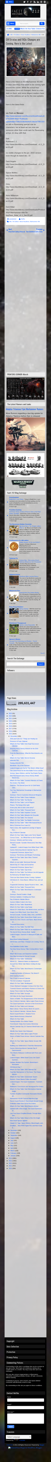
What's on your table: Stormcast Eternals (23, 862)
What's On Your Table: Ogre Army (21, 870)
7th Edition (15, 221)
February (13, 1153)
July (11, 1140)
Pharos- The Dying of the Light (19, 805)
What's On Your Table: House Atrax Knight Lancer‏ (26, 917)
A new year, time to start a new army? (22, 807)
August (12, 1138)
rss (34, 2)
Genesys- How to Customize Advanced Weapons (26, 795)
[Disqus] (25, 270)
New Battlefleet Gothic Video (19, 946)
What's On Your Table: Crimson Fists (25, 28)
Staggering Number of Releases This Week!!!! (24, 973)
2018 (10, 726)
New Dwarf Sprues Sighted (18, 1120)
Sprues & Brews (14, 639)
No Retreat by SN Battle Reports (20, 875)
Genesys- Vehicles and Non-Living (21, 840)
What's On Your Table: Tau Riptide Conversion (24, 820)
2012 (10, 1163)
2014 (10, 1158)
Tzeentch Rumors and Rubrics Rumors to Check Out (27, 988)
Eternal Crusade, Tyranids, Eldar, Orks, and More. (26, 914)
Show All (42, 653)
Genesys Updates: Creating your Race (22, 897)
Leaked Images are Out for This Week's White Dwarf (27, 768)
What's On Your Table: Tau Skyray (21, 800)
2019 (10, 723)
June (12, 1143)
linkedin (38, 2)
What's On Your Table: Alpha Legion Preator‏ (24, 1034)
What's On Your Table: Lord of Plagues (22, 802)
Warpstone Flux (14, 590)
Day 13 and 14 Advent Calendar (20, 978)
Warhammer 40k (35, 221)
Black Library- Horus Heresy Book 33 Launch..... (25, 1009)
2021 (10, 718)
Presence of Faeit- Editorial (18, 741)
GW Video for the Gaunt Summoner (21, 996)
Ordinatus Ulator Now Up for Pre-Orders (23, 1103)
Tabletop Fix (13, 558)
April (12, 1148)
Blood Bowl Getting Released (19, 939)
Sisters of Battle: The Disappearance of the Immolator (27, 998)
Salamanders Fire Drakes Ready (29, 592)
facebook (27, 2)
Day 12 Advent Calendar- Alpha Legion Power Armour (27, 1001)
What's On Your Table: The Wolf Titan (22, 927)
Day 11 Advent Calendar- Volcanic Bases (23, 1011)
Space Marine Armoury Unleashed (21, 1016)
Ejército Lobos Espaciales (27, 625)
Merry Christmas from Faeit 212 (20, 825)
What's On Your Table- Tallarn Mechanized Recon (26, 822)
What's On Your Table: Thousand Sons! (22, 810)
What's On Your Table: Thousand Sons (22, 887)
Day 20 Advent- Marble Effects (19, 899)
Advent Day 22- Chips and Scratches (22, 864)
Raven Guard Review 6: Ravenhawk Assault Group (26, 1101)
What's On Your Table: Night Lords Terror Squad (25, 835)
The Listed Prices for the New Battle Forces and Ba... (27, 770)
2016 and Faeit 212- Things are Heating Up (23, 738)
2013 (10, 1161)
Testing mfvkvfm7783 (17, 763)
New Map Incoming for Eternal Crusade (22, 956)
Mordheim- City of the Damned (19, 765)
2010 (10, 1168)
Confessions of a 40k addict (19, 540)
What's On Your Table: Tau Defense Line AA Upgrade (27, 872)
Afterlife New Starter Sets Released (21, 1031)
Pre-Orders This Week (17, 783)
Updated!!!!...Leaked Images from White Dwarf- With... (27, 847)
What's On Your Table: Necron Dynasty (22, 758)
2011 (10, 1166)
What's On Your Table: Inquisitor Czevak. (23, 812)
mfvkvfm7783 (14, 760)
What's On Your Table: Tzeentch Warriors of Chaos (26, 780)
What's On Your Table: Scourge (20, 993)
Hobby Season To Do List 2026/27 (30, 542)
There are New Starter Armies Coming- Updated (25, 877)
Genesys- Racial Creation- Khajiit (20, 894)
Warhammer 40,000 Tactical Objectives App (24, 1098)
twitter (24, 2)
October (13, 1133)
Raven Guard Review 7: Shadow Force (22, 1014)
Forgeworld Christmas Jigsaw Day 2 (21, 867)
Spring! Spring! (24, 608)
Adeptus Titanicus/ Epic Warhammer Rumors (24, 409)
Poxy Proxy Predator (16, 607)
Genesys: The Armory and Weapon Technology (25, 855)
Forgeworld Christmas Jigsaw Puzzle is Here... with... (27, 884)
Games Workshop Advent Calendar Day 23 (24, 850)
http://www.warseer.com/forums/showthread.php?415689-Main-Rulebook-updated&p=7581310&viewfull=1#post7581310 (25, 119)
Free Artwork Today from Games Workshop (24, 1024)
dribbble (41, 2)
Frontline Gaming (15, 510)
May (12, 1145)
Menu (10, 2)
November (14, 1130)
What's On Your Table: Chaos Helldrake (22, 797)
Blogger (41, 1445)
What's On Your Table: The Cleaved (21, 817)
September (14, 1135)
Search (41, 23)
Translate (22, 1440)
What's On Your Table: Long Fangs (21, 907)
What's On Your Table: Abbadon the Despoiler (24, 815)
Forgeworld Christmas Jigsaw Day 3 (21, 852)
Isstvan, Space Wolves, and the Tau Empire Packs (26, 773)
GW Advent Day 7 (15, 1067)
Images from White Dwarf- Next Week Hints (24, 912)
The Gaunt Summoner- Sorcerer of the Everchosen (26, 1003)
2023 (10, 713)
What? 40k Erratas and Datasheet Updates (23, 954)
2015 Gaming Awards (17, 976)
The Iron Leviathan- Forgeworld (20, 981)
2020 (10, 721)
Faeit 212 (10, 1445)
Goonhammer (14, 497)
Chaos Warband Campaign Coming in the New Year (26, 986)
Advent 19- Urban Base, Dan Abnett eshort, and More (27, 909)
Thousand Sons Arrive (17, 924)
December (14, 736)
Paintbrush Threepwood (17, 623)
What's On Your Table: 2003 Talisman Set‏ (23, 1069)
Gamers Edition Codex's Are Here (21, 902)
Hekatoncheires (14, 574)
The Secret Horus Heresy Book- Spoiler (22, 932)
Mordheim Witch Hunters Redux (29, 576)
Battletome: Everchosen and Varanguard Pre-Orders (26, 1086)
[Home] (8, 34)
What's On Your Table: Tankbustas (21, 959)
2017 (10, 728)
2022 (10, 716)
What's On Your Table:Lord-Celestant (22, 1006)
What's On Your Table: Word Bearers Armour (24, 1106)
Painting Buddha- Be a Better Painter (21, 1021)
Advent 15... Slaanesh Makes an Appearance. (24, 961)
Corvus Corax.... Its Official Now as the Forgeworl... (26, 837)
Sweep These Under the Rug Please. (22, 991)
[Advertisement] (17, 1210)
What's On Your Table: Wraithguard (21, 983)
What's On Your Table (17, 1019)
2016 (10, 731)
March (12, 1150)
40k (10, 221)
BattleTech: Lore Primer (16, 499)
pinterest (44, 2)
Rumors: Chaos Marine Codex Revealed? (23, 1079)
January (13, 1155)
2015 (10, 733)
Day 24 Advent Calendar (18, 832)
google (31, 2)
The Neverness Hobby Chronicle (20, 524)
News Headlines (24, 221)
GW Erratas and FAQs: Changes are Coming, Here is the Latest (23, 41)
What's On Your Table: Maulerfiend (21, 904)
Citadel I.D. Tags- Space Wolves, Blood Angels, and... (27, 1123)
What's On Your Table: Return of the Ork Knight (25, 1118)
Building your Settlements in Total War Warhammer (26, 1045)
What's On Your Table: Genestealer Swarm (23, 1077)
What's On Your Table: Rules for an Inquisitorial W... (26, 929)
